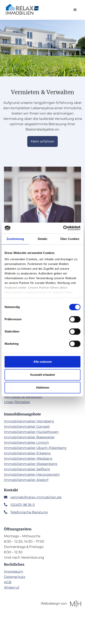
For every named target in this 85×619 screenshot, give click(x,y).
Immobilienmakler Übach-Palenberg (35, 448)
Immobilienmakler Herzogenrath (32, 474)
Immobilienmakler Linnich (26, 442)
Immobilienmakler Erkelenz (27, 453)
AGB (7, 582)
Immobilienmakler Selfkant (27, 469)
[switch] (74, 319)
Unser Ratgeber (17, 402)
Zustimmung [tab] (15, 238)
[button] (75, 10)
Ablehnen (42, 387)
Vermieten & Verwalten (23, 397)
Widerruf (11, 587)
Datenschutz (14, 577)
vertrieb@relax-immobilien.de (35, 497)
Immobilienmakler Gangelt (27, 426)
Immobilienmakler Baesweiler (29, 437)
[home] (21, 9)
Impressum (13, 571)
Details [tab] (42, 238)
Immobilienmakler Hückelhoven (31, 432)
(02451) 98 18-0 (22, 505)
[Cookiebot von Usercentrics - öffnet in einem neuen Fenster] (63, 228)
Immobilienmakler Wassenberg (30, 464)
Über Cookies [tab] (69, 238)
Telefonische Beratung (29, 512)
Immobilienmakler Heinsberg (29, 421)
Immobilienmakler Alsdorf (26, 480)
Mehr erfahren (42, 141)
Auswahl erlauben (42, 374)
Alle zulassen (42, 361)
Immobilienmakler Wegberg (28, 458)
